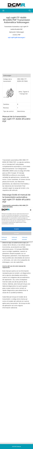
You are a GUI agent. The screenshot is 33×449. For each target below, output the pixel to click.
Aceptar (16, 229)
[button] (30, 210)
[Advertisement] (16, 56)
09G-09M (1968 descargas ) (16, 37)
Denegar (16, 233)
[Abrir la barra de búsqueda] (29, 11)
